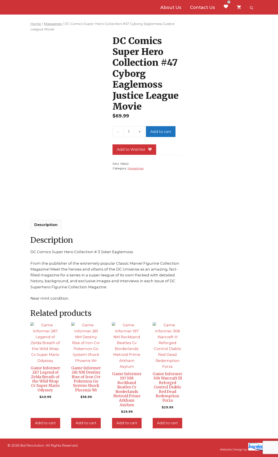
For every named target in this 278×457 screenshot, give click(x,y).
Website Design (231, 449)
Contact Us (202, 7)
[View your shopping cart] (238, 7)
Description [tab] (46, 225)
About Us (170, 7)
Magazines (53, 24)
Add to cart (160, 131)
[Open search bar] (252, 7)
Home (35, 24)
